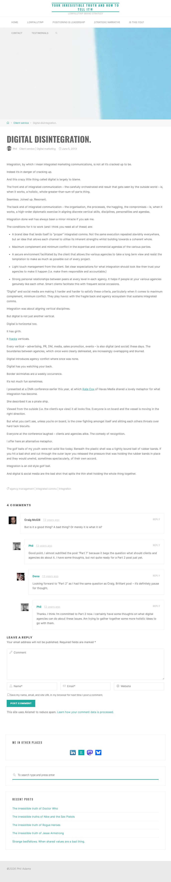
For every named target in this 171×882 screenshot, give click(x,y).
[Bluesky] (98, 752)
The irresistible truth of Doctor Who (35, 808)
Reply (156, 519)
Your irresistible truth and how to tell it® (85, 7)
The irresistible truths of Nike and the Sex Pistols (43, 816)
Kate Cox (88, 389)
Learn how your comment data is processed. (85, 712)
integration (65, 488)
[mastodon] (90, 752)
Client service (21, 122)
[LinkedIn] (73, 752)
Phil (31, 545)
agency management (22, 488)
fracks (13, 338)
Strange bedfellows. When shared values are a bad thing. (48, 841)
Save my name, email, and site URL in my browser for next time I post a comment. (56, 694)
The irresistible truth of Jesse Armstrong (38, 833)
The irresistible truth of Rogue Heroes (36, 825)
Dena (36, 576)
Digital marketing (46, 148)
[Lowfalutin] (81, 752)
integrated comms (46, 488)
